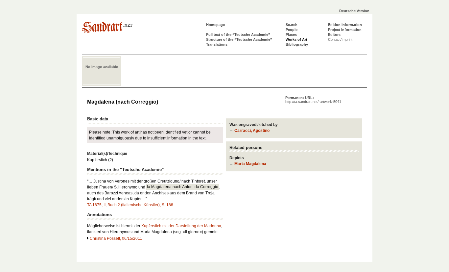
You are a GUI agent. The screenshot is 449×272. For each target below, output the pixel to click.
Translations (216, 44)
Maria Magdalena (250, 163)
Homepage (215, 25)
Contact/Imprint (340, 39)
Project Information (345, 30)
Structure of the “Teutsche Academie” (239, 39)
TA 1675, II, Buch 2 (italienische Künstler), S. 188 (130, 205)
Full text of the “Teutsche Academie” (238, 35)
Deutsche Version (354, 11)
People (291, 30)
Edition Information (345, 25)
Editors (334, 35)
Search (291, 25)
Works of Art (296, 39)
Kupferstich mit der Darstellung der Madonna (181, 226)
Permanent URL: (313, 100)
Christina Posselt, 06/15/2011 (116, 238)
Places (291, 35)
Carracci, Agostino (252, 130)
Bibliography (297, 44)
